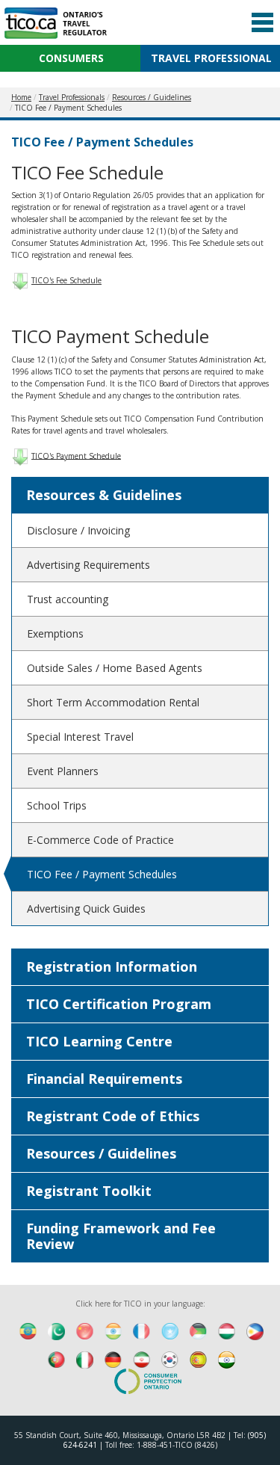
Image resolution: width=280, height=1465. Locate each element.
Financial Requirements (104, 1079)
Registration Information (111, 966)
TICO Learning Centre (99, 1041)
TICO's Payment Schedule (76, 455)
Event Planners (63, 771)
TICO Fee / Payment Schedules (102, 874)
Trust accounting (67, 599)
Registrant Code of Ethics (112, 1116)
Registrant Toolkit (89, 1191)
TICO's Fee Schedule (66, 280)
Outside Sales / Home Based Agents (114, 668)
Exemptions (55, 633)
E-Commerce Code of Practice (100, 840)
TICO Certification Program (118, 1004)
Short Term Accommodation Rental (113, 702)
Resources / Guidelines (101, 1153)
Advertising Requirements (88, 565)
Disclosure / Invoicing (78, 530)
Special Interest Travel (80, 737)
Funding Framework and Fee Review (121, 1236)
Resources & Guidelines (103, 495)
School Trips (57, 805)
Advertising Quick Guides (86, 908)
